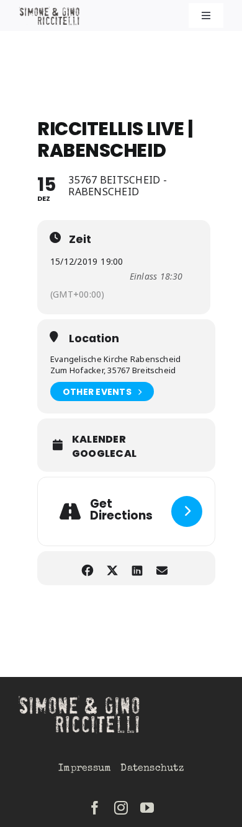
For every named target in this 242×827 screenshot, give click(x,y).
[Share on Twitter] (112, 568)
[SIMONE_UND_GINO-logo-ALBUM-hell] (81, 698)
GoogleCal (104, 453)
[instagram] (121, 808)
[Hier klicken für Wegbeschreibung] (186, 511)
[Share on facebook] (88, 568)
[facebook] (95, 808)
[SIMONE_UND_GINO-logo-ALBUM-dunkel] (50, 11)
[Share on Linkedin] (137, 568)
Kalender (99, 439)
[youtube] (147, 808)
